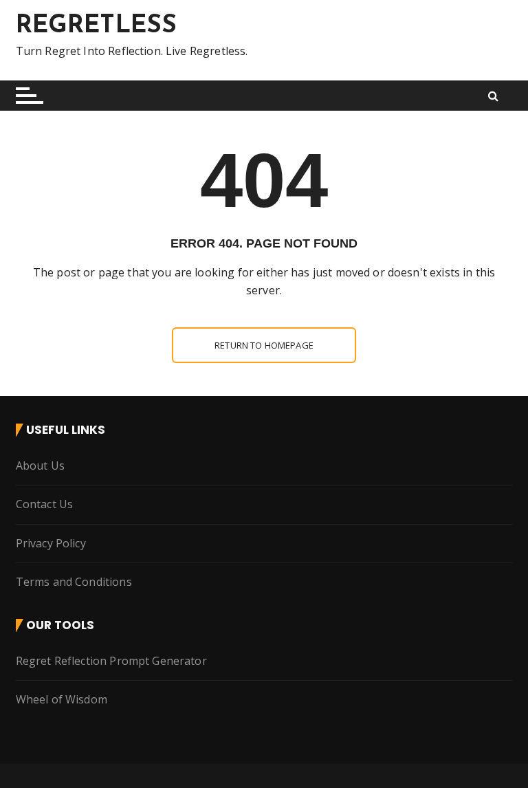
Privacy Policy (51, 543)
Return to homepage (264, 345)
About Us (40, 465)
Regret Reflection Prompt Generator (111, 660)
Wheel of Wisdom (61, 699)
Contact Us (45, 504)
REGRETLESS (96, 26)
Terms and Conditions (74, 581)
